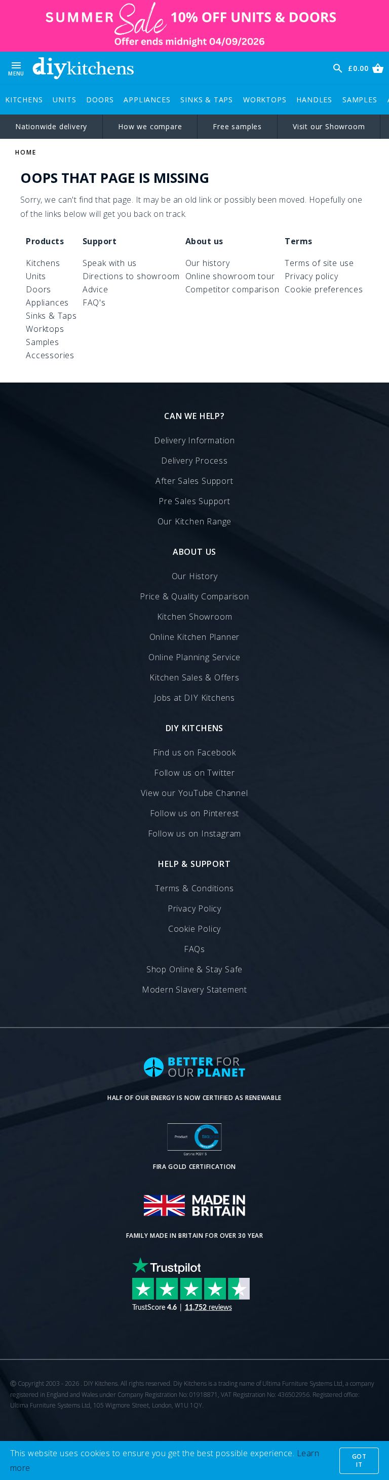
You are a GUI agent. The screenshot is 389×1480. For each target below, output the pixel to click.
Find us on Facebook (194, 752)
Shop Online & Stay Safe (194, 969)
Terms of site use (319, 263)
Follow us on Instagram (195, 833)
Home (25, 152)
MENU (16, 68)
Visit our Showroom (329, 126)
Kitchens (24, 99)
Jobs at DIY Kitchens (194, 697)
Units (64, 99)
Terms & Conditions (194, 888)
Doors (99, 99)
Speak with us (110, 263)
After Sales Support (194, 480)
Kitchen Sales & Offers (194, 677)
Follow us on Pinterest (195, 813)
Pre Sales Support (194, 501)
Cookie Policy (194, 928)
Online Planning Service (194, 657)
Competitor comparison (232, 289)
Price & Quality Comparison (194, 596)
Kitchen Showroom (194, 616)
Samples (359, 99)
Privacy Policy (194, 908)
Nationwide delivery (51, 126)
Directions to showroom (131, 276)
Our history (207, 263)
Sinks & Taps (206, 99)
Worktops (264, 99)
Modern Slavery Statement (194, 989)
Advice (95, 289)
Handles (314, 99)
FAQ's (94, 302)
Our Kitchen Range (195, 521)
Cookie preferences (324, 289)
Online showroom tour (230, 276)
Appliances (147, 99)
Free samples (237, 126)
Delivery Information (194, 440)
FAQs (194, 949)
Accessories (50, 355)
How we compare (150, 126)
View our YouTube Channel (194, 793)
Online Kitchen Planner (194, 636)
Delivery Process (194, 460)
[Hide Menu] (83, 68)
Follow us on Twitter (194, 772)
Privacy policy (311, 276)
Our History (195, 576)
